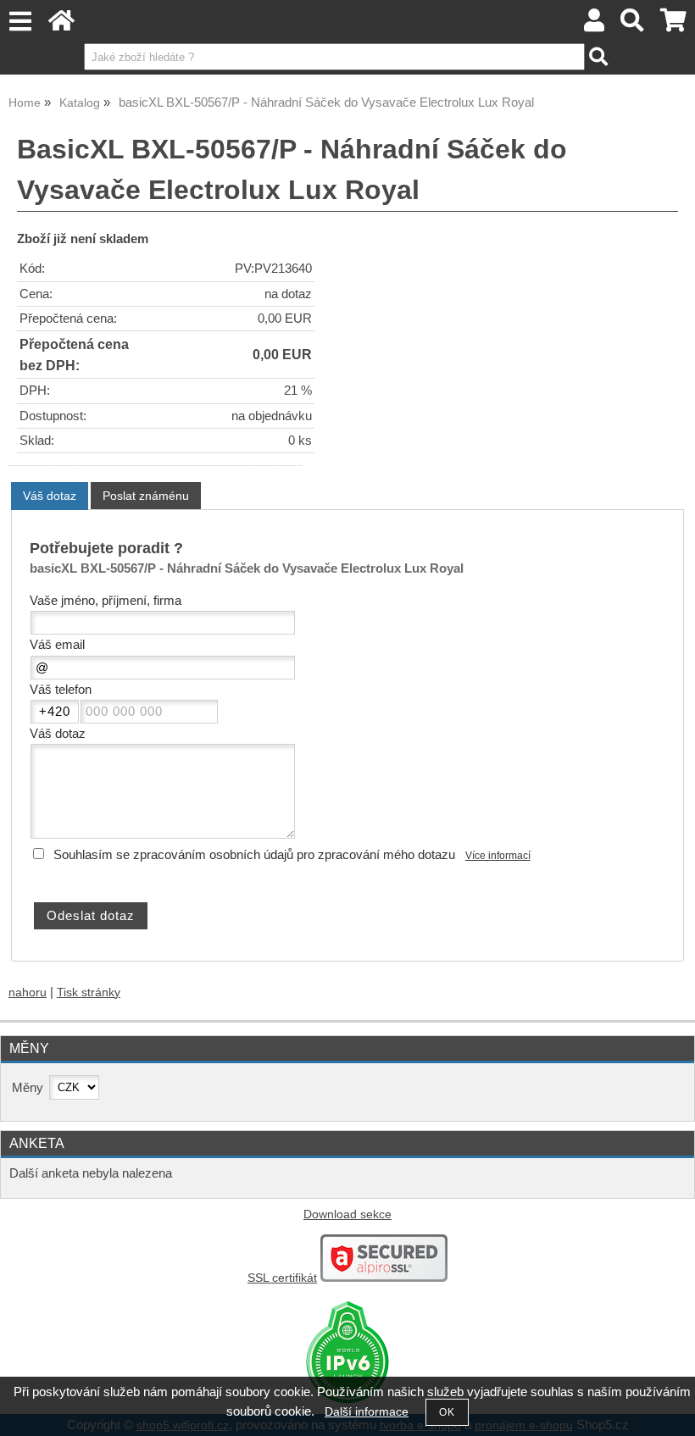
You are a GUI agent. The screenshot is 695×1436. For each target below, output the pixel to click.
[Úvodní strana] (61, 25)
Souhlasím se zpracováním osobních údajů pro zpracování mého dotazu (254, 855)
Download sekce (347, 1214)
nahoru (27, 992)
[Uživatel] (594, 25)
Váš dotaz (49, 495)
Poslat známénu (146, 495)
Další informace (367, 1412)
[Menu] (20, 21)
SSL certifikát (282, 1278)
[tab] (49, 496)
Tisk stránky (88, 992)
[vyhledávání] (633, 25)
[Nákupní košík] (673, 25)
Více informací (498, 856)
